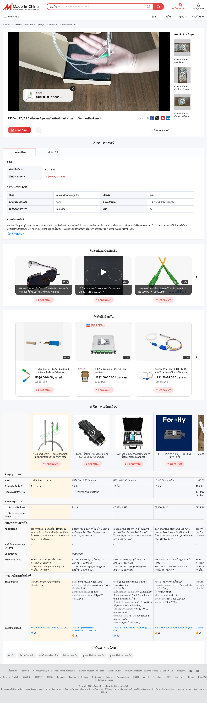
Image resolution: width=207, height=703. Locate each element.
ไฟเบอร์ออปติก (27, 655)
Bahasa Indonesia (105, 680)
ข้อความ (25, 670)
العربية (146, 677)
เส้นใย (11, 655)
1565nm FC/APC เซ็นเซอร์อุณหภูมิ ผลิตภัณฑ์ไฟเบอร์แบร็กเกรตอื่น (50, 455)
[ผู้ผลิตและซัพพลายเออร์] (20, 6)
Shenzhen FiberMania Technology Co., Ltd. (132, 629)
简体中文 (27, 677)
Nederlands (158, 677)
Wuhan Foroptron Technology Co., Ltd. (174, 627)
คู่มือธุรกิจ (181, 670)
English (15, 677)
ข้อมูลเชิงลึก (168, 670)
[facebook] (191, 670)
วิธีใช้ (168, 16)
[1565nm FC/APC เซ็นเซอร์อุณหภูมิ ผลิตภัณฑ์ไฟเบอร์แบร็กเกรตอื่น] (50, 433)
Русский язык (123, 677)
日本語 (50, 677)
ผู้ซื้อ (154, 16)
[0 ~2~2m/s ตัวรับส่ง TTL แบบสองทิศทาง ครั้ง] (174, 433)
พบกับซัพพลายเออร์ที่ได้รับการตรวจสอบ (141, 670)
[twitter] (197, 670)
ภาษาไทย (179, 677)
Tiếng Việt (202, 677)
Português (96, 677)
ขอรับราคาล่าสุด (159, 130)
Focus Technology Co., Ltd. (105, 686)
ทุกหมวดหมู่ (13, 16)
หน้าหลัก (7, 24)
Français (61, 677)
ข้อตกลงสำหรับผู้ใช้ (41, 670)
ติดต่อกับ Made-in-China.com (91, 670)
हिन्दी (169, 677)
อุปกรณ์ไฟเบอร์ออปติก (93, 655)
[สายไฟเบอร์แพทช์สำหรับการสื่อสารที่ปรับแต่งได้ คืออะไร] (182, 79)
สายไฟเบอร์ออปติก (48, 655)
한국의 (136, 677)
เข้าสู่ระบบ (198, 8)
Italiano (109, 677)
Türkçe (191, 677)
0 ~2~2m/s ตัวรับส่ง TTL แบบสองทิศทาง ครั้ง (174, 455)
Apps (181, 16)
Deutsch (84, 677)
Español (72, 677)
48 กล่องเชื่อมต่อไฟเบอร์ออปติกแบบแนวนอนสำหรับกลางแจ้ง (91, 455)
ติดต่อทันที (21, 130)
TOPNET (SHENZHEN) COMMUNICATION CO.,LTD (85, 629)
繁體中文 (39, 677)
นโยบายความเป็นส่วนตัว (64, 670)
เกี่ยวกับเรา (12, 670)
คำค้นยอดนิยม (114, 670)
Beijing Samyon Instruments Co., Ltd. (49, 627)
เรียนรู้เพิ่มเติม (14, 233)
